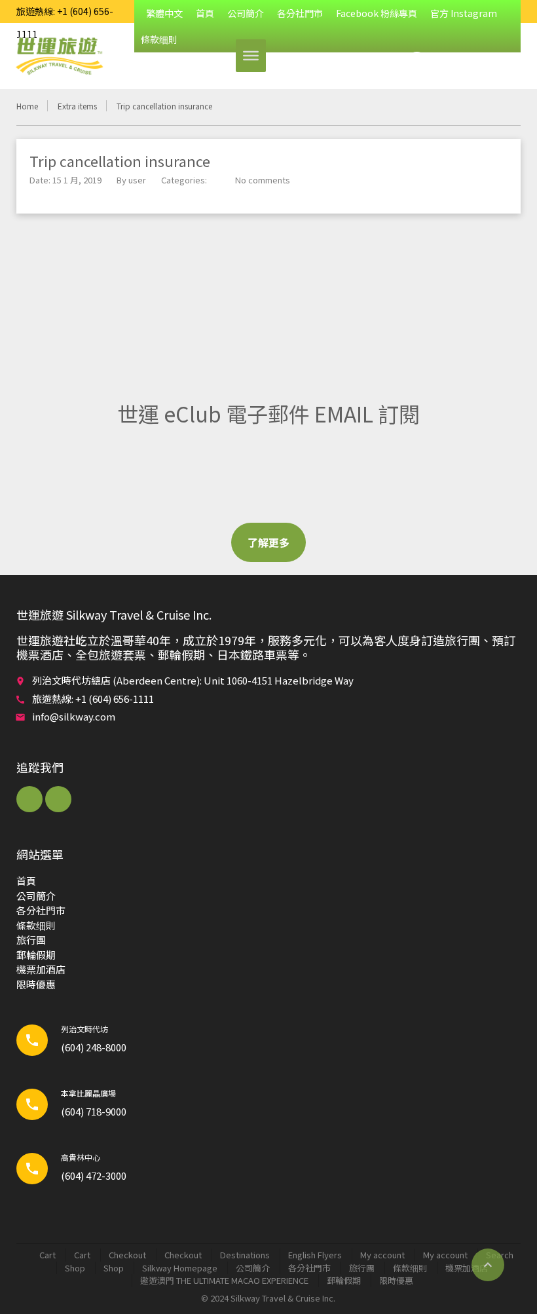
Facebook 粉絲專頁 (376, 13)
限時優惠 (36, 984)
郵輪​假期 (36, 955)
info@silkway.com (73, 716)
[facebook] (29, 799)
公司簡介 (245, 13)
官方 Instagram (463, 13)
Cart (47, 1254)
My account (382, 1254)
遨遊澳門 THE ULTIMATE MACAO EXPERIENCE (224, 1280)
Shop (75, 1268)
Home (27, 105)
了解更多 (268, 542)
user (137, 180)
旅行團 (31, 940)
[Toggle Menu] (251, 55)
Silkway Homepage (179, 1268)
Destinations (245, 1254)
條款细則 (36, 925)
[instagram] (58, 799)
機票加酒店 (40, 969)
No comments (262, 180)
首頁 (205, 13)
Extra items (77, 105)
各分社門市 (300, 13)
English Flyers (315, 1254)
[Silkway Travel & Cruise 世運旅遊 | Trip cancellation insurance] (59, 56)
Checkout (127, 1254)
